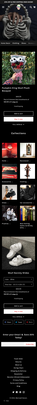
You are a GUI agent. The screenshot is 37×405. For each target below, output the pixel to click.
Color (7, 279)
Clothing (16, 43)
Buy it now (19, 119)
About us (18, 365)
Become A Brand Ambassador (18, 377)
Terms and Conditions (18, 383)
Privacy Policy (18, 380)
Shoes (24, 43)
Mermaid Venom (21, 398)
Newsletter (18, 374)
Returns (18, 362)
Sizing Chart (18, 368)
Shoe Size (8, 284)
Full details (18, 124)
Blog (18, 386)
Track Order (18, 359)
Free (15, 106)
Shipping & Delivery (18, 371)
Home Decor (5, 43)
